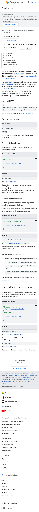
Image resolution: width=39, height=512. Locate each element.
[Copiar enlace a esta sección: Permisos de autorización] (25, 255)
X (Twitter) (5, 465)
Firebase (4, 486)
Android (4, 480)
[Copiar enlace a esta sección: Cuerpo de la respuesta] (24, 199)
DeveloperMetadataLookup (11, 84)
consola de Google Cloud (9, 447)
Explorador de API (7, 450)
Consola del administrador (9, 441)
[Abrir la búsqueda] (29, 2)
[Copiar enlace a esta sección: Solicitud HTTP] (16, 101)
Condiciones (5, 503)
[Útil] (15, 36)
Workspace (21, 2)
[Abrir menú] (3, 2)
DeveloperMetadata (17, 309)
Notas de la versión (7, 427)
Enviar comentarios (10, 40)
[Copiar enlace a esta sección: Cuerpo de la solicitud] (22, 143)
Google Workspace (18, 30)
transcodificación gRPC (27, 113)
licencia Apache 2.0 (28, 377)
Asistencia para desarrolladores (11, 430)
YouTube (4, 468)
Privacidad (14, 503)
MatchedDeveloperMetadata (21, 225)
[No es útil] (18, 36)
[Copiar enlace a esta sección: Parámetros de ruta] (21, 119)
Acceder (34, 2)
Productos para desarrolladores (11, 424)
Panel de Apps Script (8, 444)
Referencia (7, 32)
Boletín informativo (7, 462)
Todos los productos (8, 495)
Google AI (4, 492)
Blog (3, 459)
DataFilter (20, 74)
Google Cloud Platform (8, 489)
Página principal (6, 30)
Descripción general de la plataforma (12, 421)
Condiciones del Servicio (9, 433)
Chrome (4, 483)
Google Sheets (8, 8)
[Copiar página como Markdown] (27, 47)
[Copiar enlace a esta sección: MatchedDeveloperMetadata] (33, 287)
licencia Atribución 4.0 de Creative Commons (22, 375)
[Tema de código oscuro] (35, 158)
